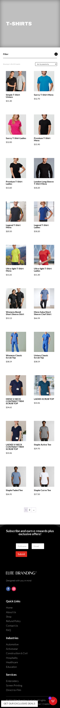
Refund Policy (13, 621)
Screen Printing (14, 685)
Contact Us (12, 625)
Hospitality (12, 657)
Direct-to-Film (13, 689)
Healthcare (12, 662)
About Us (11, 612)
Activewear (12, 648)
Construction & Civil (16, 653)
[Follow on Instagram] (14, 589)
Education (11, 666)
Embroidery (12, 680)
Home (9, 607)
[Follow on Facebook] (8, 589)
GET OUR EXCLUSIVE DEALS (19, 703)
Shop (8, 616)
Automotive (12, 644)
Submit (21, 554)
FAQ (8, 630)
